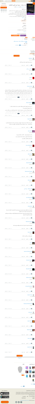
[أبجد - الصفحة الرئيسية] (29, 1)
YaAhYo (30, 377)
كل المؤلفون (22, 386)
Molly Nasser (33, 369)
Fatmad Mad (33, 373)
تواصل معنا (24, 396)
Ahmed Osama (27, 373)
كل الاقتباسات (17, 45)
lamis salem (27, 369)
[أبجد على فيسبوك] (21, 402)
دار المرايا (25, 31)
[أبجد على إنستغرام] (16, 402)
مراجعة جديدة (3, 7)
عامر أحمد (22, 45)
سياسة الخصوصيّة (27, 400)
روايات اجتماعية (23, 20)
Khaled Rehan (27, 377)
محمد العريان (23, 6)
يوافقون (27, 65)
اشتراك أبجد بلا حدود (32, 396)
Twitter (29, 16)
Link (8, 73)
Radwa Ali (33, 377)
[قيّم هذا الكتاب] (3, 5)
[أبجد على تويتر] (19, 402)
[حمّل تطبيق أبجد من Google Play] (4, 397)
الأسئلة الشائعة (24, 397)
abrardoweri (33, 381)
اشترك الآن (15, 35)
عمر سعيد (17, 6)
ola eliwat (30, 369)
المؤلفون (33, 397)
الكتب (27, 396)
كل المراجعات (19, 357)
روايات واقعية (24, 23)
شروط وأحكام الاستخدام (22, 400)
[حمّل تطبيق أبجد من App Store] (4, 393)
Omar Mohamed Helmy (30, 373)
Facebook (10, 193)
